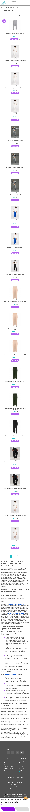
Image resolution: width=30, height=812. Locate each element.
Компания (22, 758)
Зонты (5, 770)
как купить (21, 764)
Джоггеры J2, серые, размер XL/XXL (15, 167)
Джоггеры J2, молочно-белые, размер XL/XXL (15, 87)
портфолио (22, 762)
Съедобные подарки (9, 766)
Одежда (6, 761)
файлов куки (18, 802)
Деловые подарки (8, 768)
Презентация (22, 771)
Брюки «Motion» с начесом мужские (15, 33)
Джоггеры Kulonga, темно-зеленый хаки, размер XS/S (15, 409)
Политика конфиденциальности (16, 786)
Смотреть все (7, 772)
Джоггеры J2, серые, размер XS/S (15, 194)
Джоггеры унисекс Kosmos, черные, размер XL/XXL (15, 462)
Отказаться (22, 809)
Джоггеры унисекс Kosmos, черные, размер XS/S (15, 489)
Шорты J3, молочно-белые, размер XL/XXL (15, 515)
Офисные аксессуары (9, 764)
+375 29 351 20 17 (12, 780)
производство (22, 761)
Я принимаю (8, 809)
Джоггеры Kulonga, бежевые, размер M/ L (15, 301)
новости (21, 770)
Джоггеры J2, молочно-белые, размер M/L (15, 60)
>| (19, 556)
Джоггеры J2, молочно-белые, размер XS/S (15, 113)
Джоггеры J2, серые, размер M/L (15, 140)
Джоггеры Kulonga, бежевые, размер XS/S (15, 354)
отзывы (21, 766)
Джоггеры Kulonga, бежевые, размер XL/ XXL (15, 328)
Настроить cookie (12, 788)
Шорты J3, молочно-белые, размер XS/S (15, 542)
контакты (21, 768)
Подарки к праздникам (9, 762)
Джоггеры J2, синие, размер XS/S (15, 247)
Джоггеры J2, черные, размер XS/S (15, 274)
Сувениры (7, 758)
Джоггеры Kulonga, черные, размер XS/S (15, 435)
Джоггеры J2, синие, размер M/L (15, 221)
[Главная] (1, 7)
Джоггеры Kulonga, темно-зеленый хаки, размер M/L (15, 382)
